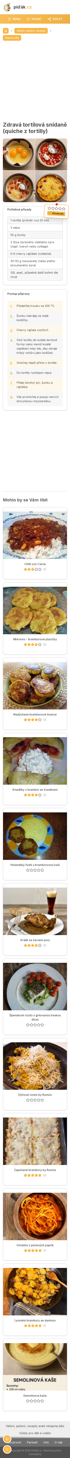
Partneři (32, 1442)
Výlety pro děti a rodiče (35, 1433)
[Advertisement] (35, 81)
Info (46, 1442)
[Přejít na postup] (7, 1449)
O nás (58, 1442)
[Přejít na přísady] (7, 1439)
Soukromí (14, 1442)
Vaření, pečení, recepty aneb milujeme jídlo (35, 1426)
